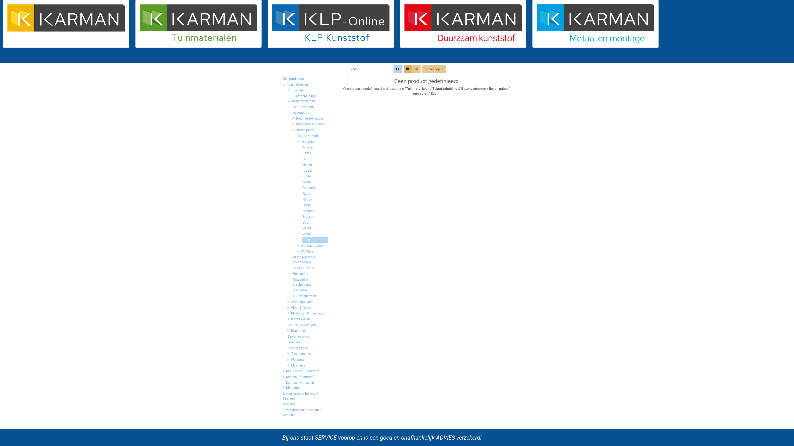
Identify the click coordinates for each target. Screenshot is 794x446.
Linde (307, 176)
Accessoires (302, 113)
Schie (307, 205)
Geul (306, 159)
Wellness (298, 360)
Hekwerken (301, 274)
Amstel (308, 147)
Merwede (310, 188)
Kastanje (289, 404)
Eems (307, 153)
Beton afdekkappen (310, 118)
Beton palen (305, 130)
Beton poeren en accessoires (305, 259)
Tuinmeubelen (301, 354)
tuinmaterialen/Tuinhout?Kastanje (300, 395)
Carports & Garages (302, 325)
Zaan (306, 240)
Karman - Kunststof (300, 377)
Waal (306, 234)
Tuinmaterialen (297, 85)
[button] (434, 69)
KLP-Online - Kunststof (303, 371)
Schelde (308, 211)
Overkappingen (302, 302)
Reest (307, 194)
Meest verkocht (304, 107)
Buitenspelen (300, 319)
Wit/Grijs (307, 251)
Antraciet (308, 142)
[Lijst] (416, 69)
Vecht (307, 228)
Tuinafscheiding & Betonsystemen (305, 98)
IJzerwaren (299, 365)
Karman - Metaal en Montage (300, 385)
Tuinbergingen (298, 348)
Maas (307, 182)
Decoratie (298, 331)
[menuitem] (293, 57)
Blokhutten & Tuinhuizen (308, 313)
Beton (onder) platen (310, 124)
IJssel (307, 170)
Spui (306, 222)
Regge (307, 199)
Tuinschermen (306, 296)
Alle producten (293, 79)
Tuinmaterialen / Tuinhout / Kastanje (302, 412)
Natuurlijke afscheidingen (303, 282)
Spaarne (308, 217)
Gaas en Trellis (303, 268)
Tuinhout (297, 90)
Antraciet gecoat (312, 246)
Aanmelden (500, 57)
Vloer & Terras (301, 308)
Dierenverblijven (299, 336)
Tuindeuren (301, 290)
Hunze (307, 165)
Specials (294, 342)
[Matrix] (408, 69)
